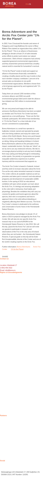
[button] (5, 255)
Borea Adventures (23, 247)
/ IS (28, 4)
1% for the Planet (17, 249)
